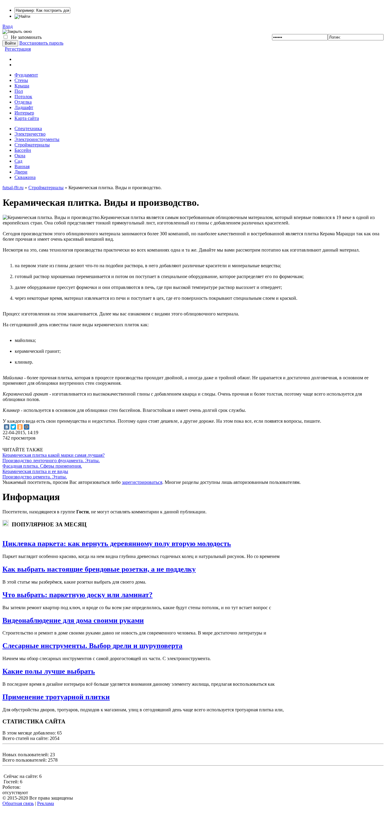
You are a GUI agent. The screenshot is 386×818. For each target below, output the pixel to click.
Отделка (23, 102)
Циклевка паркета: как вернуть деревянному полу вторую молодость (116, 543)
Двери (20, 171)
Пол (18, 91)
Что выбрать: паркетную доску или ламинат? (77, 595)
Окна (19, 155)
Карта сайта (26, 118)
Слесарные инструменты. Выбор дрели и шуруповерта (92, 646)
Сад (18, 161)
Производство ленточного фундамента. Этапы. (51, 460)
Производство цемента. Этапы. (34, 476)
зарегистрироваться (142, 482)
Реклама (45, 803)
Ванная (22, 166)
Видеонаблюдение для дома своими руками (73, 620)
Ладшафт (23, 107)
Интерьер (24, 112)
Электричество (30, 133)
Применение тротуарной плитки (56, 697)
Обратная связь (18, 803)
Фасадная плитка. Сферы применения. (42, 466)
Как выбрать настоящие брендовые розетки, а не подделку (99, 569)
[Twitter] (13, 427)
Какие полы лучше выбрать (48, 671)
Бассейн (22, 150)
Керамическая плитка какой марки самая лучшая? (53, 455)
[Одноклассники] (20, 427)
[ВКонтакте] (6, 427)
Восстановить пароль (41, 42)
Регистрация (18, 49)
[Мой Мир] (26, 427)
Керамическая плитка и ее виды (35, 471)
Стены (21, 80)
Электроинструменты (36, 139)
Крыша (21, 85)
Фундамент (26, 74)
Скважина (25, 177)
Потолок (23, 96)
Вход (7, 26)
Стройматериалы (32, 144)
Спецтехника (28, 128)
